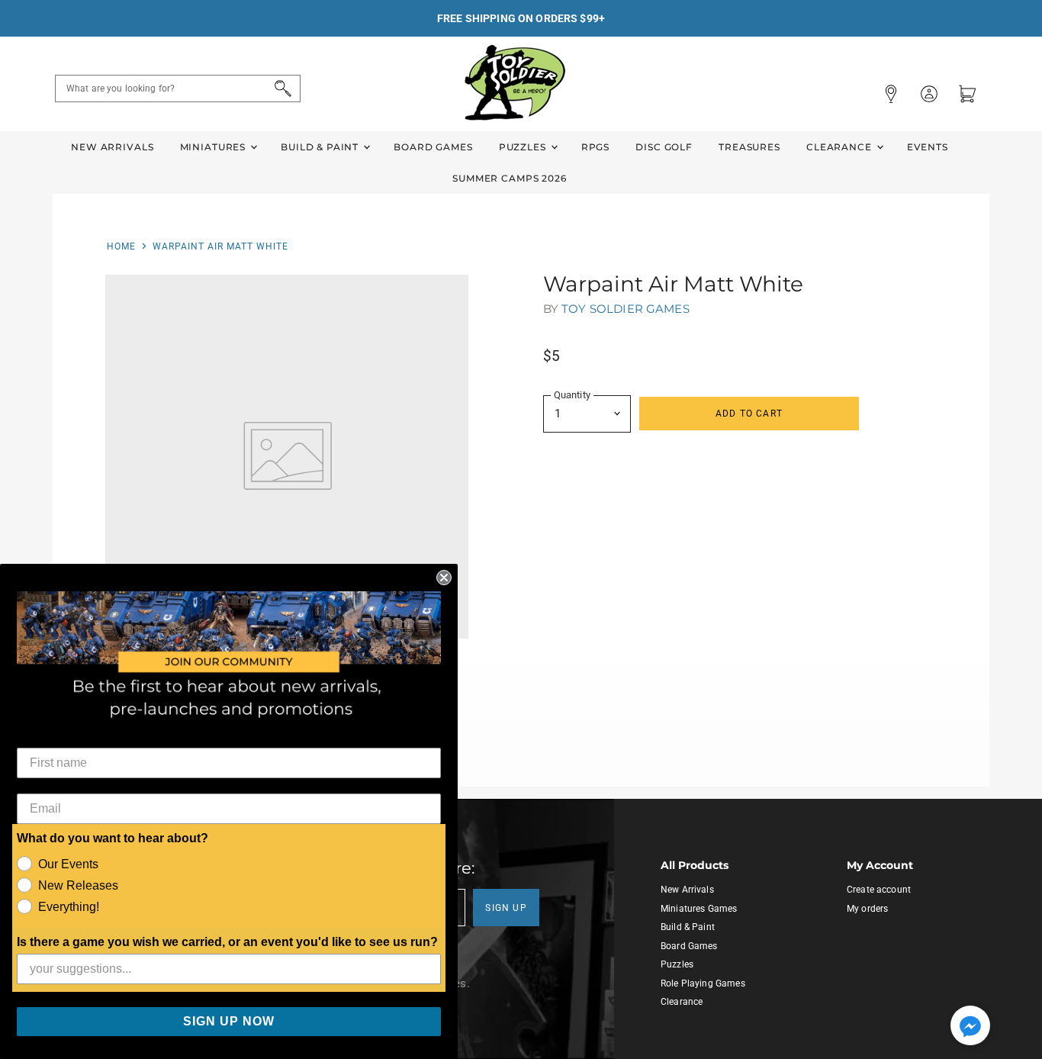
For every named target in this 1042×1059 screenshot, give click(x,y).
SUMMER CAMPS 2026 (509, 178)
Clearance (840, 147)
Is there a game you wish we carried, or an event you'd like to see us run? (227, 941)
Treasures (749, 147)
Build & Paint (321, 147)
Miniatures (214, 147)
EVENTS (927, 147)
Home (121, 246)
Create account (879, 889)
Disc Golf (664, 147)
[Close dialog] (444, 577)
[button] (970, 1027)
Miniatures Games (699, 908)
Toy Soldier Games (625, 308)
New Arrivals (112, 147)
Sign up (506, 908)
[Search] (280, 88)
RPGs (595, 147)
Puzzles (524, 147)
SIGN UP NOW (229, 1021)
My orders (867, 908)
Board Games (433, 147)
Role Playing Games (703, 983)
